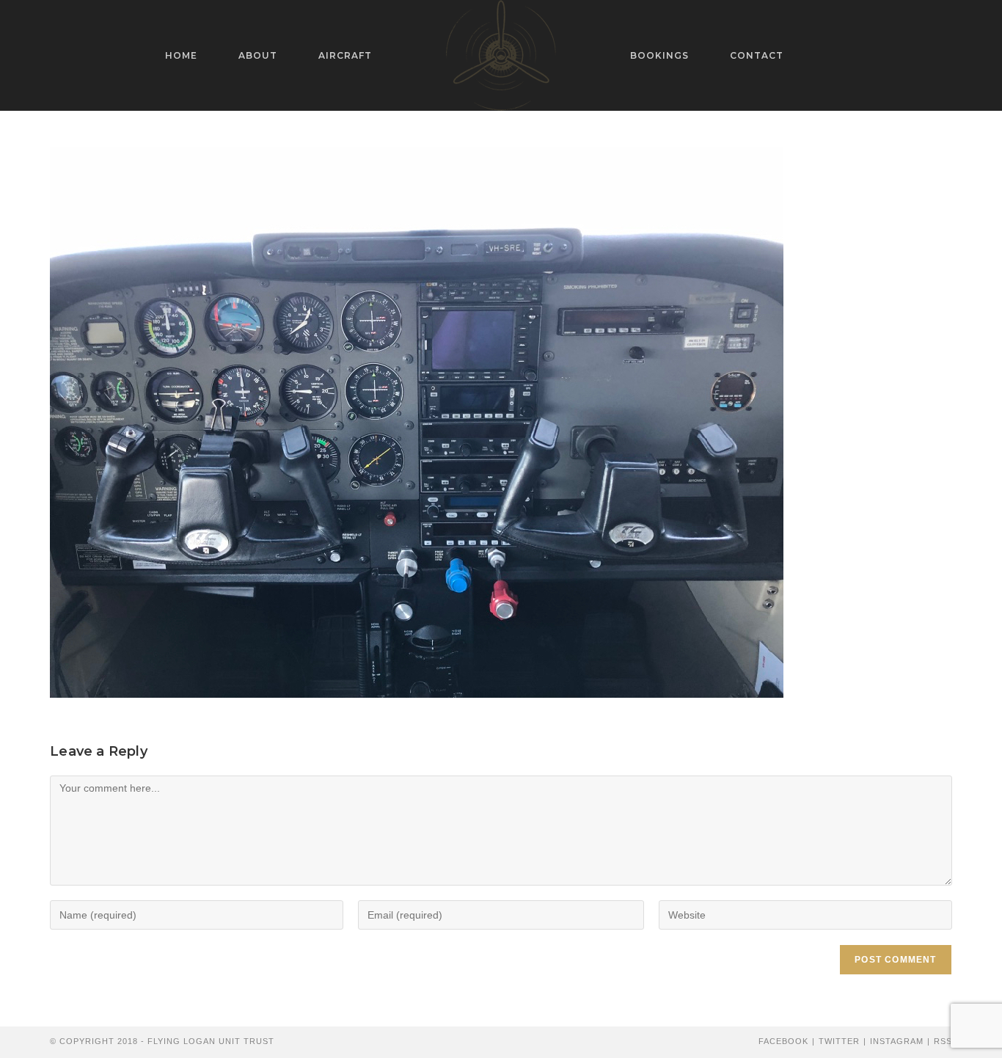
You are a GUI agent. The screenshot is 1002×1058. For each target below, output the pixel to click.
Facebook (783, 1041)
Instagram (897, 1041)
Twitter (839, 1041)
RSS (943, 1041)
